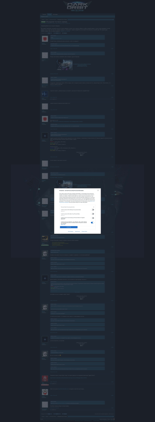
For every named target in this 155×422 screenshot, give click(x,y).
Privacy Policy (84, 231)
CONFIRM (69, 227)
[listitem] (77, 207)
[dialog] (77, 211)
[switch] (92, 210)
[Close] (98, 191)
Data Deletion (70, 231)
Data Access (77, 231)
